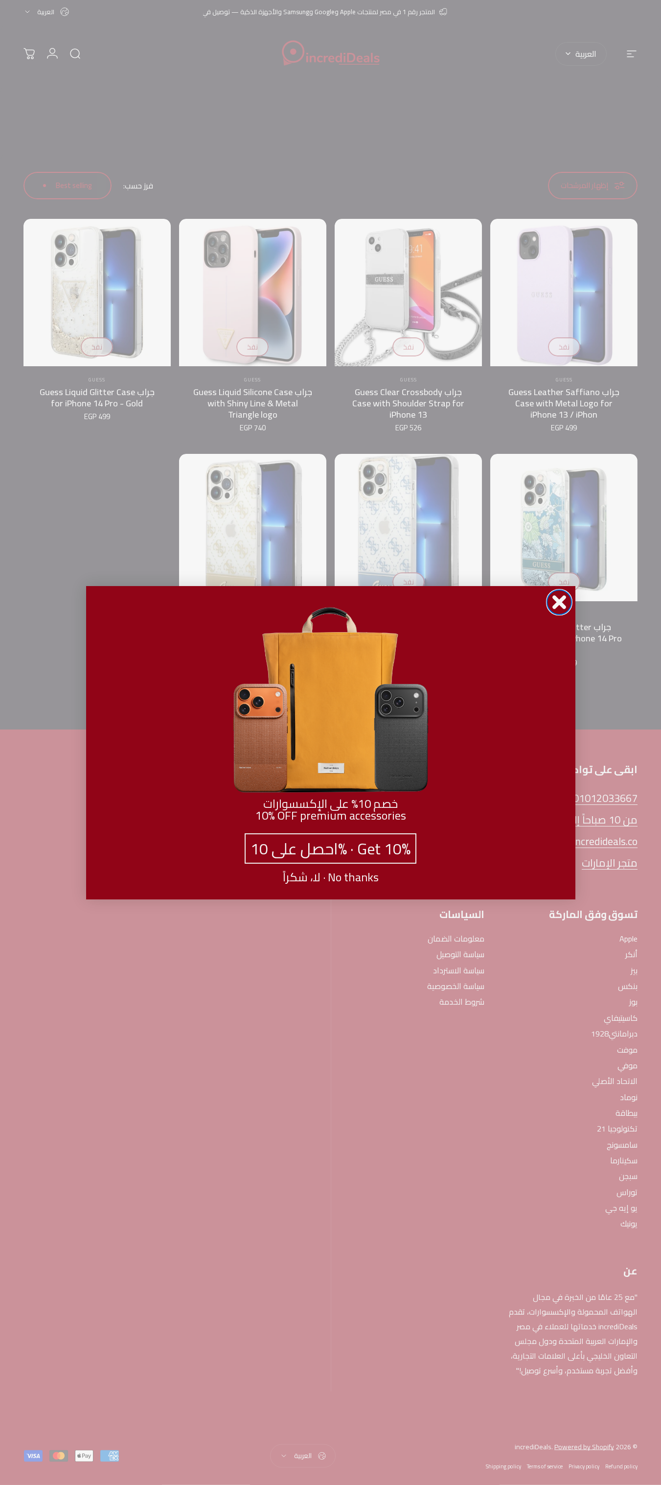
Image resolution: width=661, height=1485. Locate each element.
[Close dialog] (559, 602)
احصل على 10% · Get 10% (330, 848)
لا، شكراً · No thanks (331, 877)
